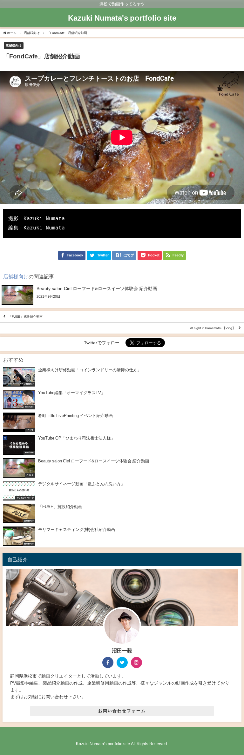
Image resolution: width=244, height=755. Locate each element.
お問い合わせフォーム (122, 711)
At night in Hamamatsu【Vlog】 (212, 328)
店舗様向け (14, 45)
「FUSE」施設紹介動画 (26, 316)
